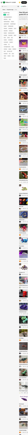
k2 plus (12, 21)
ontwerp (5, 49)
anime (8, 37)
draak (8, 14)
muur (13, 55)
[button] (25, 6)
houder (5, 26)
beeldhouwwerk (11, 33)
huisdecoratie (10, 26)
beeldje (5, 33)
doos (12, 46)
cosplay (5, 44)
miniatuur (10, 30)
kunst (15, 28)
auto (5, 51)
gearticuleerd (6, 23)
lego (10, 19)
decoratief (10, 35)
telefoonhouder (6, 21)
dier (12, 37)
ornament (5, 53)
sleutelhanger (12, 23)
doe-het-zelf (9, 51)
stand (5, 55)
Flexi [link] (16, 9)
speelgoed (10, 28)
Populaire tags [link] (10, 9)
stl (8, 44)
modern (9, 55)
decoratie (5, 30)
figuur (15, 35)
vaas (13, 53)
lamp (5, 58)
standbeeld (10, 39)
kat (9, 53)
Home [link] (4, 9)
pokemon (5, 19)
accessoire (6, 42)
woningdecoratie (7, 46)
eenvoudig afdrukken (8, 17)
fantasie (5, 28)
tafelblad (14, 49)
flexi (4, 14)
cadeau (5, 39)
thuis (5, 37)
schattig (5, 35)
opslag (10, 49)
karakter (11, 42)
